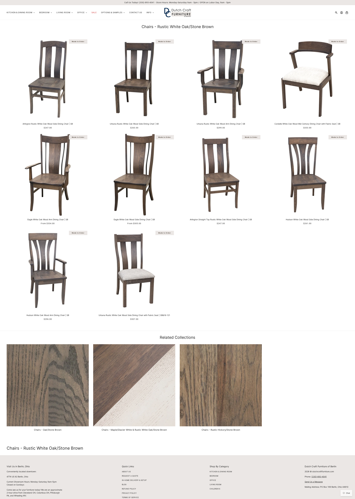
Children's (215, 489)
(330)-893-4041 (319, 476)
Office (213, 480)
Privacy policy (129, 493)
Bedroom (214, 476)
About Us (126, 472)
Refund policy (129, 489)
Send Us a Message (314, 482)
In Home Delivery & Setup (134, 480)
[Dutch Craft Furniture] (177, 12)
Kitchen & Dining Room (221, 472)
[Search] (336, 12)
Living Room (215, 485)
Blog (124, 485)
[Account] (341, 12)
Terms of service (130, 497)
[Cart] (346, 12)
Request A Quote (130, 476)
